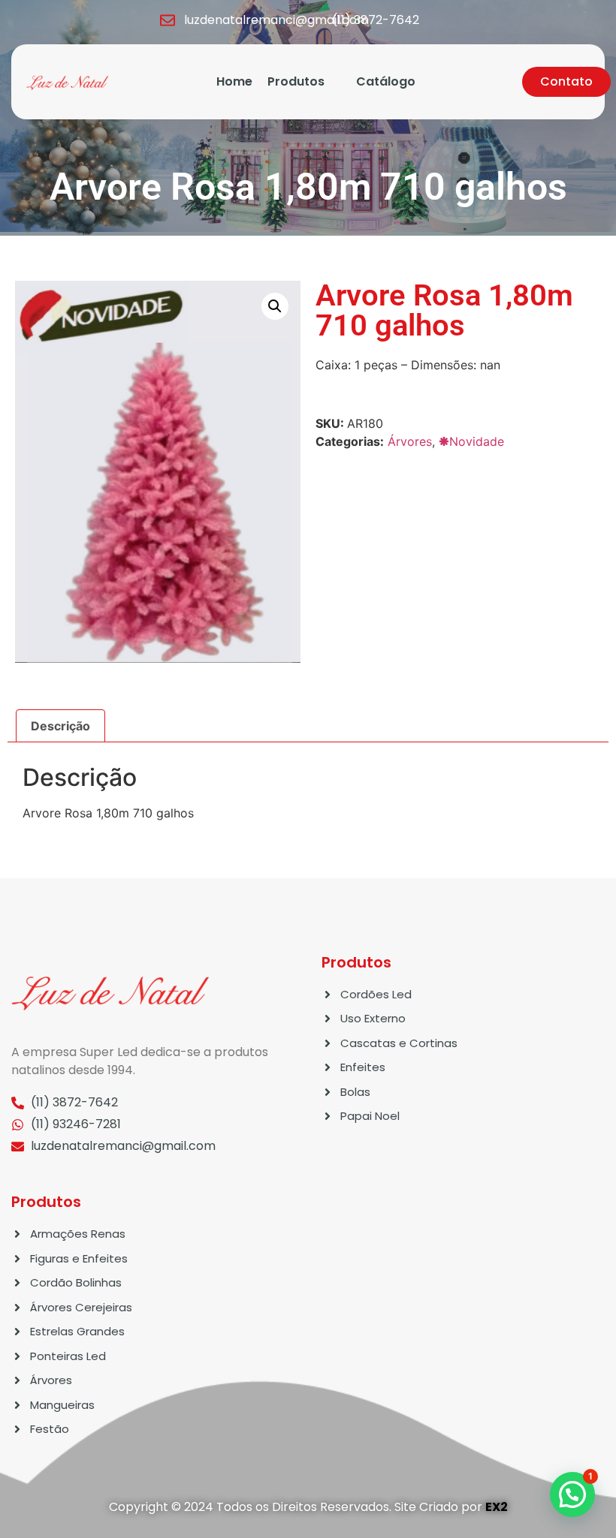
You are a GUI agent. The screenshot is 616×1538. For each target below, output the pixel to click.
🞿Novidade (471, 441)
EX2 (496, 1506)
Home (234, 81)
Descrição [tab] (60, 725)
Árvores (410, 441)
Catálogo (385, 81)
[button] (274, 306)
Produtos (296, 81)
